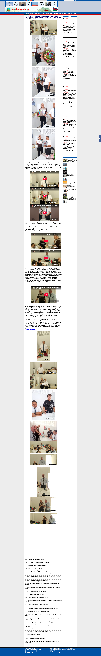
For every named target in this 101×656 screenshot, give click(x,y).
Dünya (65, 13)
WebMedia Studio (55, 652)
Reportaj (35, 13)
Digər (72, 13)
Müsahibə (40, 13)
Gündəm (31, 13)
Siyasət (47, 13)
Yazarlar (68, 13)
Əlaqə (75, 13)
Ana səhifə (27, 13)
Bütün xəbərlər (70, 156)
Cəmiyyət (51, 13)
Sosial (44, 13)
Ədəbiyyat (61, 13)
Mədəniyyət (56, 13)
